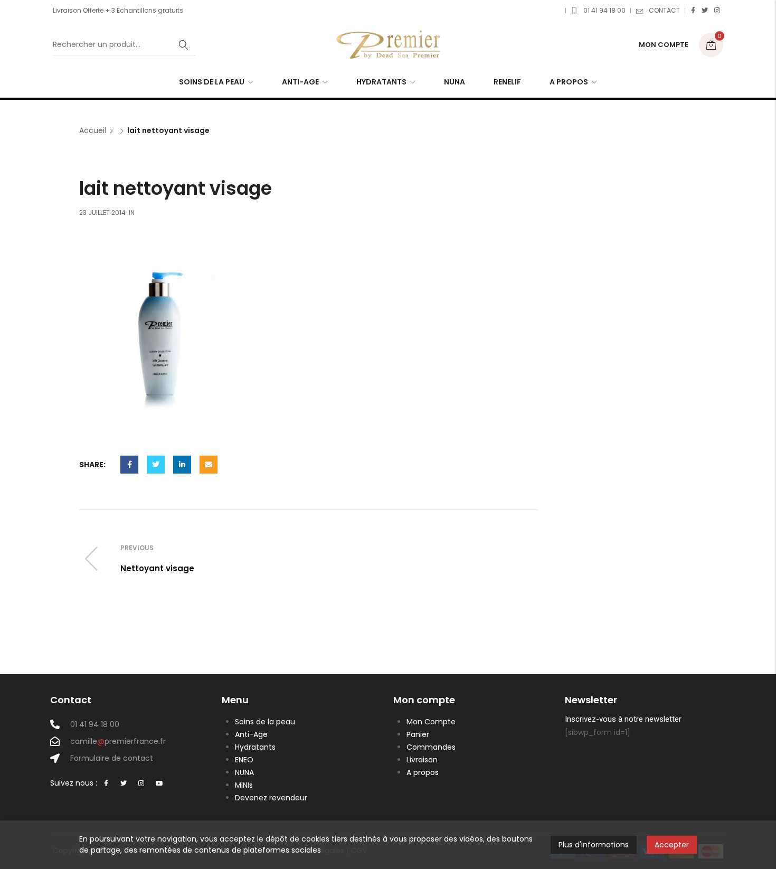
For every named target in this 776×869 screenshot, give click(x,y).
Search (183, 44)
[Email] (208, 465)
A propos (422, 772)
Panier (417, 734)
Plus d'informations (594, 844)
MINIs (244, 785)
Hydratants (255, 747)
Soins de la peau (265, 721)
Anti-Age (251, 734)
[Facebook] (693, 10)
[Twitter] (704, 10)
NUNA (244, 772)
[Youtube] (159, 784)
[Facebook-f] (106, 784)
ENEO (244, 759)
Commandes (431, 747)
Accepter (672, 844)
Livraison (422, 759)
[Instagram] (717, 10)
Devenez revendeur (271, 797)
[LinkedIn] (182, 465)
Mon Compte (431, 721)
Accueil (92, 130)
